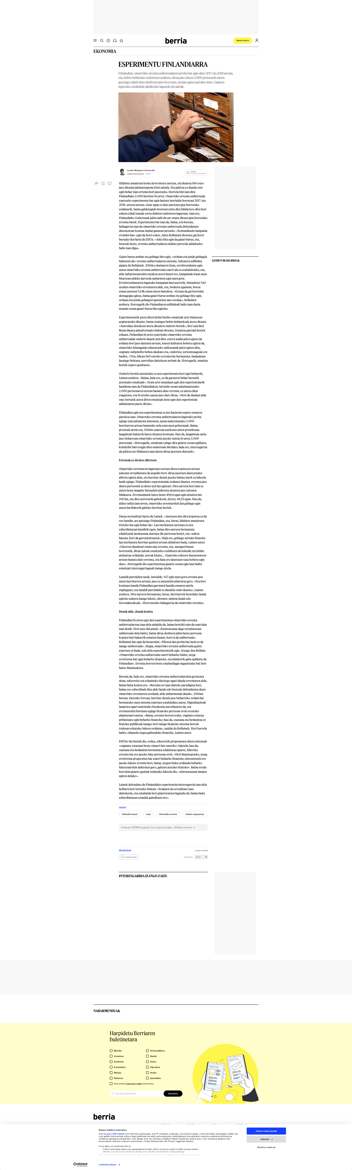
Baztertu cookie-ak (266, 1147)
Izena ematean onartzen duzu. (134, 1084)
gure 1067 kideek (115, 1134)
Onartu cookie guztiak (266, 1131)
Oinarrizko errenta (168, 814)
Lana (148, 814)
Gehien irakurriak (226, 260)
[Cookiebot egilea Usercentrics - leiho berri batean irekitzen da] (80, 1165)
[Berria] (104, 1118)
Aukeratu (264, 1139)
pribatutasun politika (134, 1084)
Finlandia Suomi (130, 814)
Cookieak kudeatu (107, 1164)
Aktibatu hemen (183, 827)
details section (192, 1155)
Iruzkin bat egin (131, 857)
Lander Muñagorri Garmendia (141, 170)
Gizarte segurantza (194, 814)
